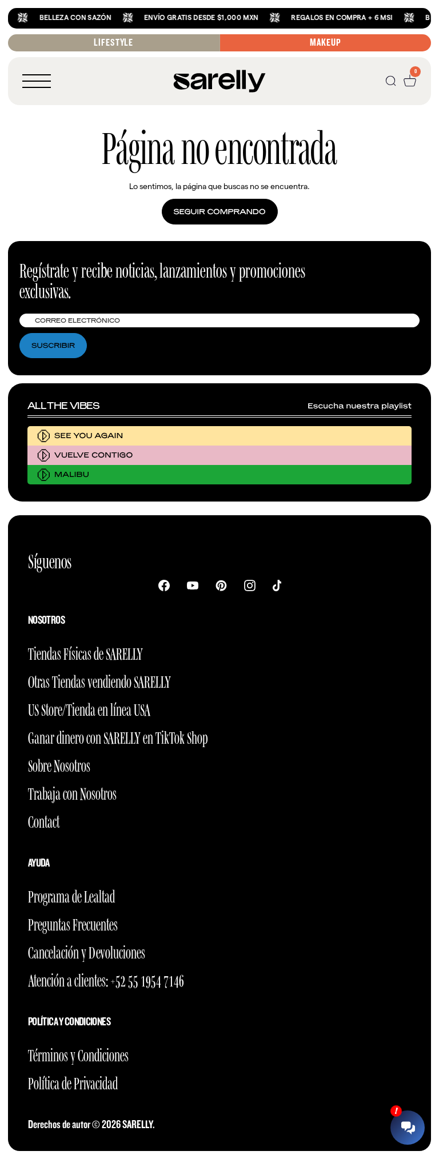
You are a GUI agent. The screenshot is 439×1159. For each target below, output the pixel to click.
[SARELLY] (219, 81)
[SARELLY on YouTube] (192, 585)
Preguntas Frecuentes (73, 923)
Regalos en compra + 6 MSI (331, 17)
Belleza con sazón (64, 17)
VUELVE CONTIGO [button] (93, 455)
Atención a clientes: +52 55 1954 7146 (106, 979)
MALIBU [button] (71, 474)
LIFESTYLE (113, 42)
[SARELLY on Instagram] (250, 585)
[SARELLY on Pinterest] (221, 585)
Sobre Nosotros (59, 764)
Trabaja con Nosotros (72, 792)
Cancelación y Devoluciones (86, 951)
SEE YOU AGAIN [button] (88, 435)
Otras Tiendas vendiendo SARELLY (99, 680)
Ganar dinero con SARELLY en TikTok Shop (117, 736)
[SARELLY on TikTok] (277, 585)
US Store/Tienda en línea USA (89, 708)
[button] (36, 81)
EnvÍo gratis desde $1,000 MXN (190, 17)
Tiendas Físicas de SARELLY (85, 652)
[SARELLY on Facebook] (164, 585)
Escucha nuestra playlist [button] (360, 406)
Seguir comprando (220, 211)
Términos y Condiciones (78, 1053)
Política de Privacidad (73, 1081)
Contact (43, 820)
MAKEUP (325, 42)
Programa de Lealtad (71, 895)
